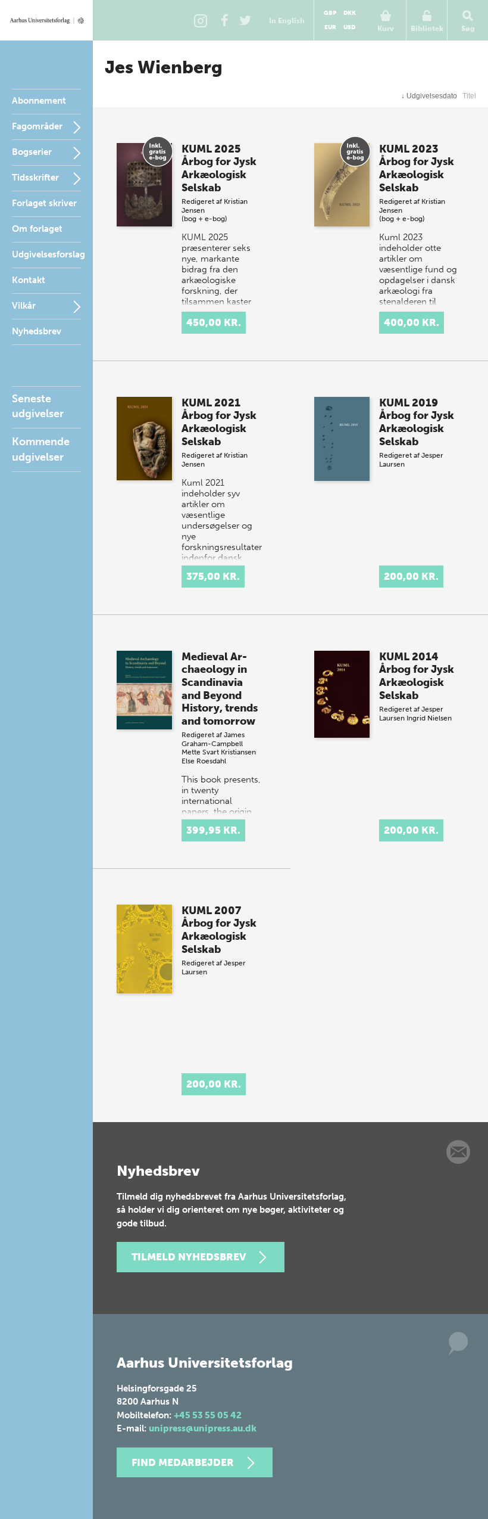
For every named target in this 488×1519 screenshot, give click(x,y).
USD (349, 27)
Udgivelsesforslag (48, 254)
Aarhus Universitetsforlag (46, 20)
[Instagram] (200, 20)
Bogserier (32, 152)
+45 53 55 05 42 (208, 1415)
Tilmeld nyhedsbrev (189, 1257)
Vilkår (24, 305)
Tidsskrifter (35, 177)
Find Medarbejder (183, 1462)
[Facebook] (224, 20)
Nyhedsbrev (36, 331)
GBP (330, 13)
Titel (469, 96)
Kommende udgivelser (41, 449)
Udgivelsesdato (429, 96)
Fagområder (37, 126)
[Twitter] (245, 20)
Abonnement (39, 100)
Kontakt (28, 280)
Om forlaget (37, 228)
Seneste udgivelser (38, 406)
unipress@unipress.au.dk (202, 1428)
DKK (349, 13)
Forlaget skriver (44, 203)
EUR (330, 27)
